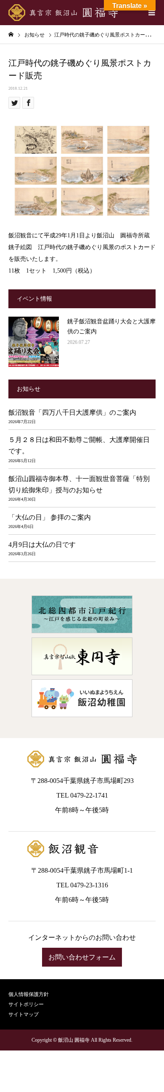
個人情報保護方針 (28, 994)
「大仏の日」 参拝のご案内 (49, 517)
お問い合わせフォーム (82, 957)
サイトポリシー (26, 1004)
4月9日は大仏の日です (42, 544)
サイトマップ (23, 1014)
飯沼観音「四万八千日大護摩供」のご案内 (72, 412)
